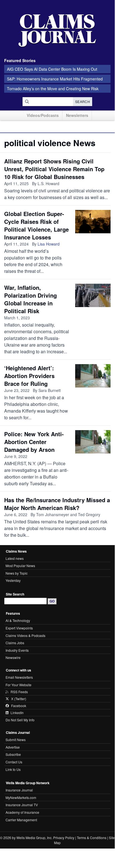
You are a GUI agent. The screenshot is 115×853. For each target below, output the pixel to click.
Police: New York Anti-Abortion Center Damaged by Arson (34, 442)
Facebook (18, 706)
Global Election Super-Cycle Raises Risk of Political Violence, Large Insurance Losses (36, 225)
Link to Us (13, 769)
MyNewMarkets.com (21, 797)
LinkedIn (17, 713)
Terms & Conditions (91, 837)
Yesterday (13, 580)
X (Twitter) (18, 699)
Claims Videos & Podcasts (25, 635)
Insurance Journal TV (22, 804)
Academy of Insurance (22, 812)
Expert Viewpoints (19, 628)
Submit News (16, 739)
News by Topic (17, 573)
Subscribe (13, 754)
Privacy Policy (63, 837)
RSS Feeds (19, 692)
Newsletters (77, 115)
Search (82, 101)
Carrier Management (21, 819)
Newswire (13, 657)
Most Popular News (20, 565)
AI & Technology (18, 620)
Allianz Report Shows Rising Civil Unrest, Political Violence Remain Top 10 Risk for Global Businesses (54, 169)
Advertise (13, 747)
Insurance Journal (19, 790)
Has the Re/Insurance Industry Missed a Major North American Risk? (57, 504)
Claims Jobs (15, 642)
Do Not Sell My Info (20, 719)
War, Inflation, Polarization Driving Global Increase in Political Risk (30, 299)
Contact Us (14, 761)
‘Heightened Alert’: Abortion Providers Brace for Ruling (29, 376)
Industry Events (17, 650)
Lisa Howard (49, 244)
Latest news (15, 558)
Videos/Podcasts (43, 115)
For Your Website (18, 684)
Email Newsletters (19, 677)
